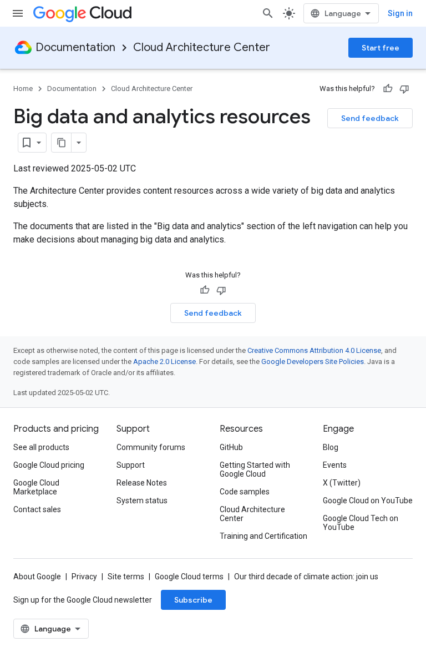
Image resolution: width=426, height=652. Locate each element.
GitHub (231, 447)
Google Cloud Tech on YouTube (360, 523)
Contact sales (37, 509)
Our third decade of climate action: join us (306, 576)
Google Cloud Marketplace (36, 487)
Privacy (84, 576)
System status (142, 500)
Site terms (126, 576)
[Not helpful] (404, 88)
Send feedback (370, 118)
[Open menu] (18, 13)
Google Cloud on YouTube (368, 500)
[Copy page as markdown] (62, 142)
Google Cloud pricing (48, 465)
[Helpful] (387, 88)
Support (130, 465)
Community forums (150, 447)
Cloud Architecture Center (201, 47)
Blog (330, 447)
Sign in (400, 13)
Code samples (245, 491)
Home (23, 88)
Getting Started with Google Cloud (255, 469)
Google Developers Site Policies (312, 361)
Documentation (75, 47)
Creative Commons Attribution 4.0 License (314, 350)
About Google (37, 576)
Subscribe (193, 600)
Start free (380, 48)
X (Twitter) (342, 482)
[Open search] (268, 13)
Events (335, 465)
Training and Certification (263, 536)
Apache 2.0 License (164, 361)
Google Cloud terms (189, 576)
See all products (41, 447)
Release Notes (141, 482)
